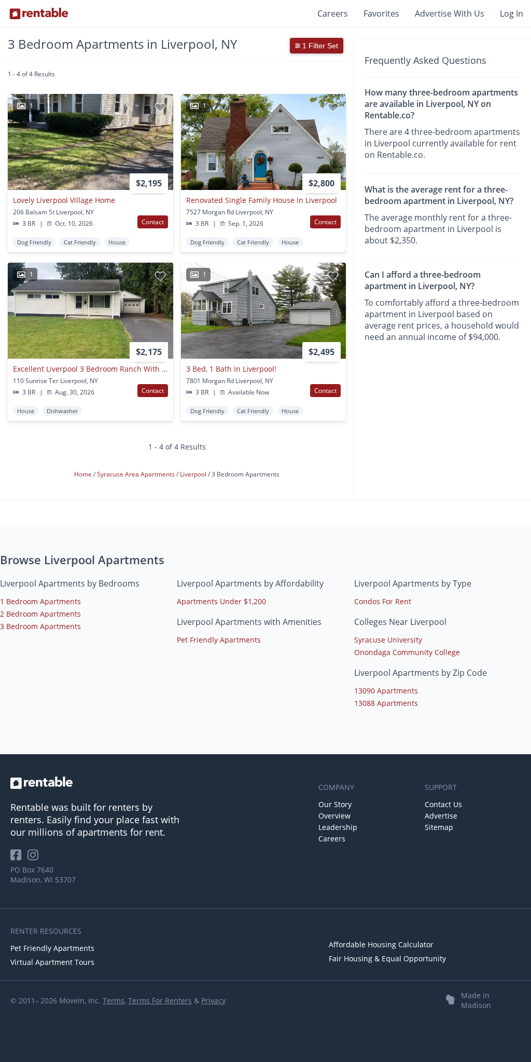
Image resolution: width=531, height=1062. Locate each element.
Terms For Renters (160, 1000)
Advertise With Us (449, 13)
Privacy (213, 1000)
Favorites (381, 13)
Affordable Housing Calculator (381, 944)
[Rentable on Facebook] (18, 858)
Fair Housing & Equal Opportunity (387, 958)
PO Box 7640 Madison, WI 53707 (43, 874)
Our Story (335, 804)
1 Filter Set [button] (319, 46)
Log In (511, 13)
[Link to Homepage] (39, 13)
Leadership (337, 827)
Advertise (441, 816)
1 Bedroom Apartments (40, 601)
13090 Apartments (386, 691)
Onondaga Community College (407, 652)
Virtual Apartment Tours (52, 962)
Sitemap (439, 827)
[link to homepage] (159, 783)
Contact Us (443, 804)
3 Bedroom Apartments (40, 626)
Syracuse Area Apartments (136, 474)
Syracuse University (388, 640)
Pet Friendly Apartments (219, 640)
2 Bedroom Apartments (40, 614)
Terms (113, 1000)
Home (83, 474)
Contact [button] (153, 221)
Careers (332, 13)
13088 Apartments (386, 703)
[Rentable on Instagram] (35, 858)
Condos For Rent (382, 601)
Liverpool (194, 474)
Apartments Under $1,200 (221, 601)
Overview (334, 816)
